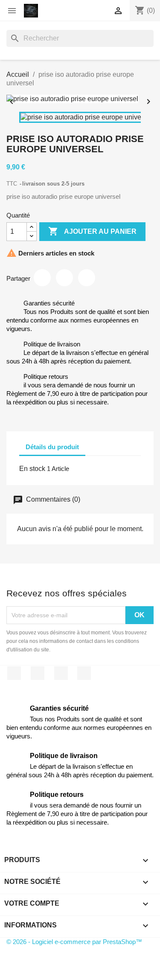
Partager (42, 277)
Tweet (64, 277)
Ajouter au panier (92, 231)
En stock (32, 468)
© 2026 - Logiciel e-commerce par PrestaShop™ (74, 941)
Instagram (84, 673)
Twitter (37, 673)
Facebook (14, 673)
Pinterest (86, 277)
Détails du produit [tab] (52, 446)
